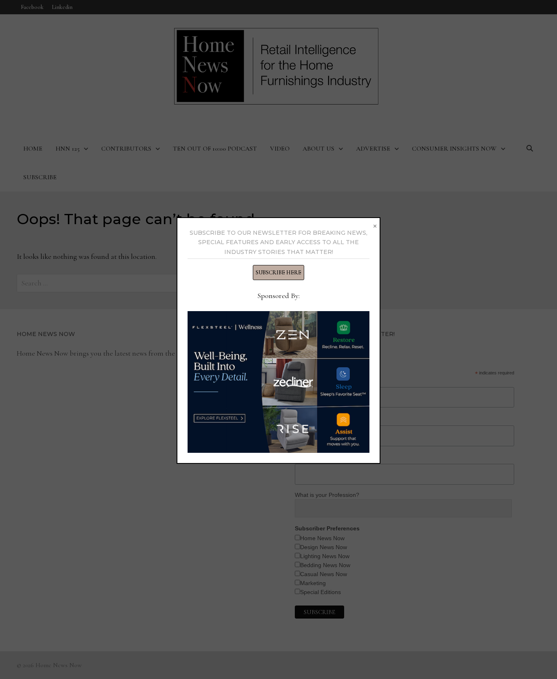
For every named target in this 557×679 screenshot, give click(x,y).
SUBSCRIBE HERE (278, 272)
